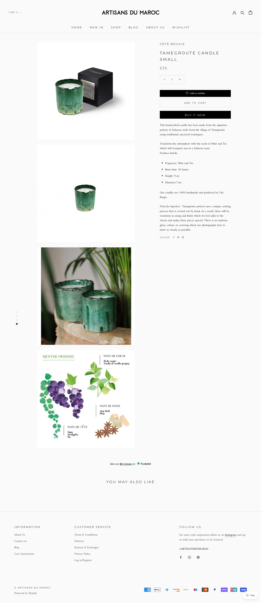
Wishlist (181, 27)
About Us (155, 27)
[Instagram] (189, 557)
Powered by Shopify (25, 593)
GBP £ (13, 12)
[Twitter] (178, 237)
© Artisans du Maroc (32, 587)
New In (97, 27)
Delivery (79, 541)
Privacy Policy (82, 554)
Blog (134, 27)
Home (76, 27)
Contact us (20, 541)
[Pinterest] (183, 237)
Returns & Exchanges (86, 547)
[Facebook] (174, 237)
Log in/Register (83, 560)
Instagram (230, 535)
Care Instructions (24, 554)
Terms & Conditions (85, 535)
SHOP (116, 27)
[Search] (242, 12)
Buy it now (195, 115)
